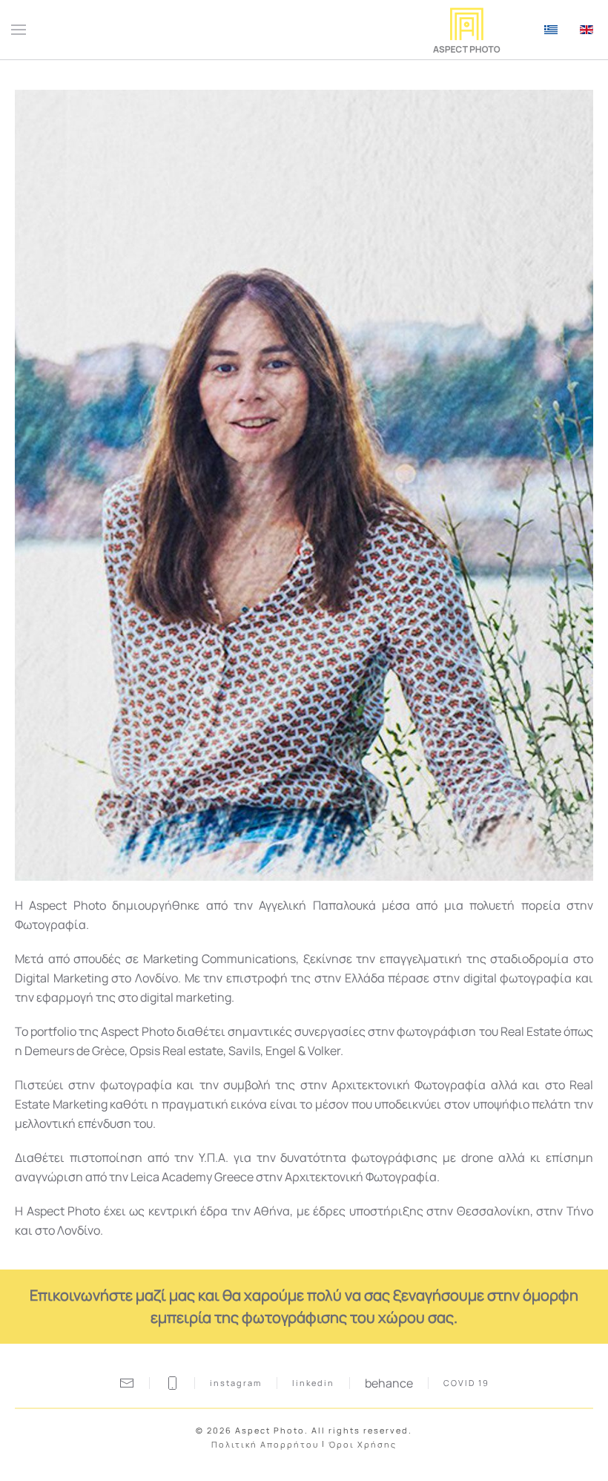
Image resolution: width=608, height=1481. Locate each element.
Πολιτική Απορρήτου (265, 1444)
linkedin (313, 1382)
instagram (236, 1382)
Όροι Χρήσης (362, 1444)
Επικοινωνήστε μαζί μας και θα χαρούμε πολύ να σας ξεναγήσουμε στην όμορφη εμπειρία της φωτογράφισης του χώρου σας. (304, 1306)
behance (389, 1383)
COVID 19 (466, 1382)
